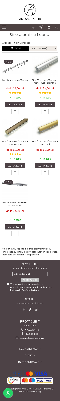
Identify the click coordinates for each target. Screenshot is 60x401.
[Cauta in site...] (56, 27)
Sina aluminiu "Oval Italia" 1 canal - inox (15, 204)
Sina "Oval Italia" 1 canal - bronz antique (15, 143)
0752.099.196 (32, 334)
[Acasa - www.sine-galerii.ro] (30, 12)
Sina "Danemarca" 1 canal (15, 80)
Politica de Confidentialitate (24, 290)
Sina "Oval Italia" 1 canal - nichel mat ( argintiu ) (45, 81)
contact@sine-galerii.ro (31, 338)
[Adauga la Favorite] (15, 111)
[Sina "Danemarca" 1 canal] (15, 66)
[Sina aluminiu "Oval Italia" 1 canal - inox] (15, 190)
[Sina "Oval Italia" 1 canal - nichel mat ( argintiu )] (45, 66)
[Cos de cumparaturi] (48, 27)
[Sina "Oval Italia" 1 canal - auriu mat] (45, 129)
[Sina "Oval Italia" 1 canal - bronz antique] (15, 129)
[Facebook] (24, 309)
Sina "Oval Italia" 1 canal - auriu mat (45, 143)
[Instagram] (36, 309)
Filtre (17, 48)
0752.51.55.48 (32, 329)
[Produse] (4, 28)
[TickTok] (30, 309)
